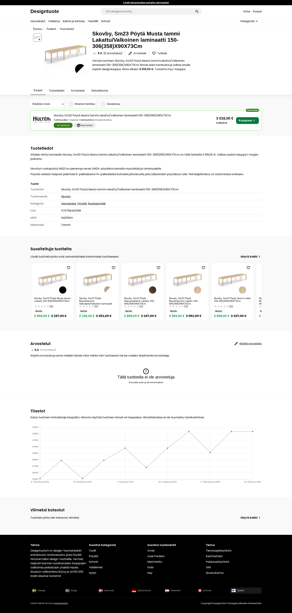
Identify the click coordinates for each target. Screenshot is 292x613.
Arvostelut (78, 91)
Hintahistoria (99, 91)
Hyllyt (92, 573)
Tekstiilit (93, 21)
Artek (151, 551)
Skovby (66, 196)
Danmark (109, 590)
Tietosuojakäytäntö (219, 551)
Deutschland (144, 590)
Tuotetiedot (57, 91)
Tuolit (92, 551)
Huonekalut (37, 21)
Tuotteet (51, 29)
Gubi (150, 567)
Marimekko (154, 562)
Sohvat (105, 21)
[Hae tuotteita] (197, 11)
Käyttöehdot (214, 556)
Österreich (176, 590)
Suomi (240, 590)
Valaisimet (96, 567)
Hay (149, 573)
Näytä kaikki (249, 257)
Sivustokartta (215, 573)
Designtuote (44, 11)
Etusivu (37, 29)
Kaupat (257, 11)
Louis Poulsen (156, 556)
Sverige (41, 590)
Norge (74, 590)
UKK (208, 567)
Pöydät (82, 204)
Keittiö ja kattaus (74, 21)
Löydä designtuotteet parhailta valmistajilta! (146, 2)
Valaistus (54, 21)
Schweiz (207, 590)
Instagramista (61, 603)
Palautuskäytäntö (217, 562)
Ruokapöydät (97, 204)
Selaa (246, 11)
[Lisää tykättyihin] (68, 267)
